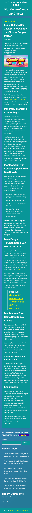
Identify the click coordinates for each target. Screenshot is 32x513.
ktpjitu (19, 269)
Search (4, 439)
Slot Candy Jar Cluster (17, 99)
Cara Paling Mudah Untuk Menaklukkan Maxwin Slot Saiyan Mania (15, 471)
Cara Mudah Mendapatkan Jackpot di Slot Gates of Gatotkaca (16, 302)
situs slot (5, 501)
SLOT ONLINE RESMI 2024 (19, 510)
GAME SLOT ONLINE (9, 21)
